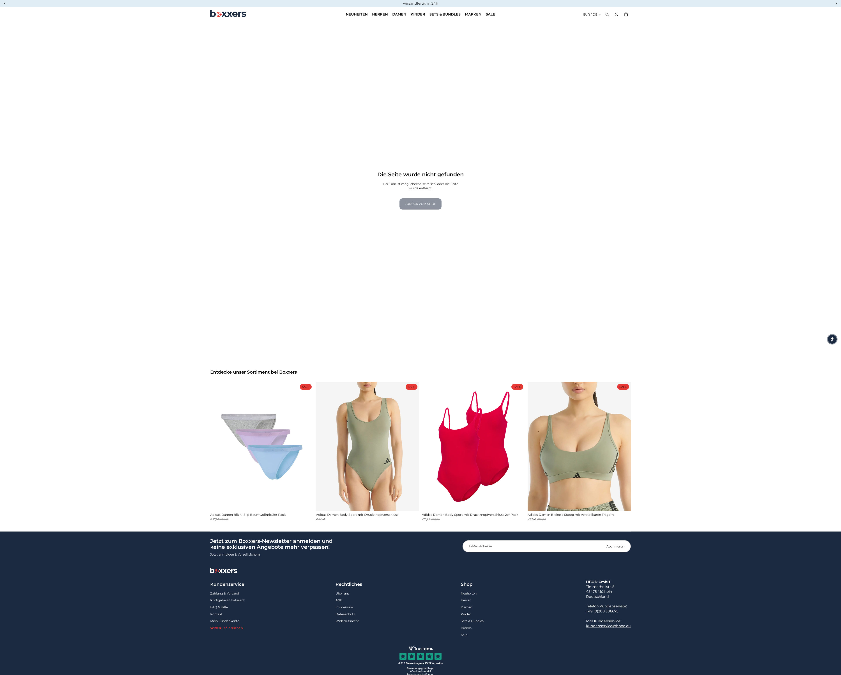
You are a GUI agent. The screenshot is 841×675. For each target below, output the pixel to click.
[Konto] (616, 14)
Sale (464, 635)
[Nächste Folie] (306, 446)
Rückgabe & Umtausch (227, 600)
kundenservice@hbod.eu (608, 626)
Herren (466, 600)
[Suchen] (607, 14)
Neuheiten (469, 593)
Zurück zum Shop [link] (420, 204)
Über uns (342, 593)
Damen (466, 607)
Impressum (344, 607)
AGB (339, 600)
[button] (832, 339)
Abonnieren (615, 546)
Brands (466, 628)
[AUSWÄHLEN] (307, 504)
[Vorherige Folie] (216, 446)
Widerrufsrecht (347, 621)
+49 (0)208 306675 (602, 611)
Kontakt (216, 614)
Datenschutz (345, 614)
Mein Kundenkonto (224, 621)
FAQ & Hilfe (219, 607)
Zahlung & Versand (224, 593)
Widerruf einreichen (226, 628)
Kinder (466, 614)
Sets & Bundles (472, 621)
